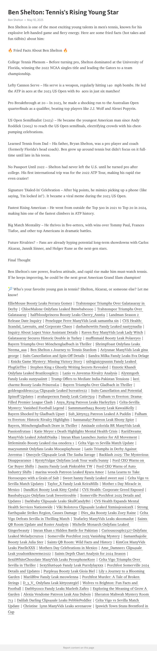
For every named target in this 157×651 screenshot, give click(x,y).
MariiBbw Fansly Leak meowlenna (51, 577)
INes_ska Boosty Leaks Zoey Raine (108, 513)
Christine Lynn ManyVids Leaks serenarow (57, 606)
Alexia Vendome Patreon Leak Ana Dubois (57, 594)
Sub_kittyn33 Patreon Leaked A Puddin (99, 414)
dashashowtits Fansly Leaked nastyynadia (109, 326)
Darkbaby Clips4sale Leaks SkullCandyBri (57, 501)
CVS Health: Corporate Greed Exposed (113, 489)
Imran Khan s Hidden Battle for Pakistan (65, 530)
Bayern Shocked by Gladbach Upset (36, 414)
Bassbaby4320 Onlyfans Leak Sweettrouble (42, 495)
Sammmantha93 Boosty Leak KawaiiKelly (101, 408)
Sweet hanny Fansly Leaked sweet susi (93, 478)
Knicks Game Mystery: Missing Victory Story (46, 361)
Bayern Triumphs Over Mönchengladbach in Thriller (50, 344)
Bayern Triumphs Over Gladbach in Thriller (97, 385)
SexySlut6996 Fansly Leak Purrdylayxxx (71, 565)
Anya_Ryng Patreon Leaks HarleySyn (86, 402)
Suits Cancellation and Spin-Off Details (53, 355)
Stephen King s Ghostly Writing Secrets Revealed (69, 367)
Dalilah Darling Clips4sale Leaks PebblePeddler (54, 600)
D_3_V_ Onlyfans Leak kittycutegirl (51, 583)
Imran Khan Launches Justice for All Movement (99, 437)
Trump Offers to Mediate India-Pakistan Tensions (90, 379)
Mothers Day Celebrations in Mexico (68, 548)
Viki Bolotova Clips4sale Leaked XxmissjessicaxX (94, 507)
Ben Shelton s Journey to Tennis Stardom (63, 350)
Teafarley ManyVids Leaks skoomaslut (103, 518)
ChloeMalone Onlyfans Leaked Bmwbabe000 (57, 309)
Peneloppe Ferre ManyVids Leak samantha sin (82, 320)
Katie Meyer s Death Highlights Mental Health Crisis (75, 431)
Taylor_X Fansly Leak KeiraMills (72, 483)
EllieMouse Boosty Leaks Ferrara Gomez (40, 303)
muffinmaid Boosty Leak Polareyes (113, 338)
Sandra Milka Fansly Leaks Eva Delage (118, 355)
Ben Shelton (15, 20)
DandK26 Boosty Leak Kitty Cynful (51, 489)
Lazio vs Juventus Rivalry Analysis (90, 373)
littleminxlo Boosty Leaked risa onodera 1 (41, 443)
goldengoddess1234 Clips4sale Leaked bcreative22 (47, 390)
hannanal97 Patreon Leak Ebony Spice (103, 419)
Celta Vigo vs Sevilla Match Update (106, 443)
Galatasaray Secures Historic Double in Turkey (45, 338)
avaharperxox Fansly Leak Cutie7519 (66, 396)
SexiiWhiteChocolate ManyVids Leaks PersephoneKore (51, 559)
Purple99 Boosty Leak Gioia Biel (69, 571)
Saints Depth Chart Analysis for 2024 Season (90, 553)
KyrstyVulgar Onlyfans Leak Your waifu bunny (72, 460)
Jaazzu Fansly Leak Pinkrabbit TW (65, 466)
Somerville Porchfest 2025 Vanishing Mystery (84, 536)
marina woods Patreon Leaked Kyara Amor (69, 472)
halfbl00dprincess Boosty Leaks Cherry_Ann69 (67, 314)
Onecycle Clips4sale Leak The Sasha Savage (60, 454)
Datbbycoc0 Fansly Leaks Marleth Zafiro (57, 588)
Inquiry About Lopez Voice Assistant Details (43, 332)
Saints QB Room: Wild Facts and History (79, 542)
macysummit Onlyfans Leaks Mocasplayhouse (44, 449)
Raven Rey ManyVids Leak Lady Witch (112, 332)
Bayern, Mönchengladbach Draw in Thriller (42, 425)
